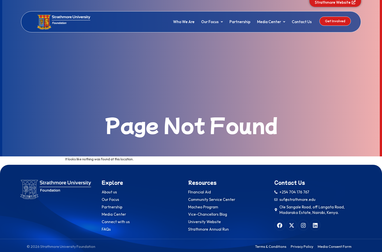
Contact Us (302, 21)
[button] (212, 22)
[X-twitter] (291, 225)
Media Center (269, 21)
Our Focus (210, 21)
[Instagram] (303, 225)
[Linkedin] (315, 225)
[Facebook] (279, 225)
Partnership (239, 21)
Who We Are (184, 21)
